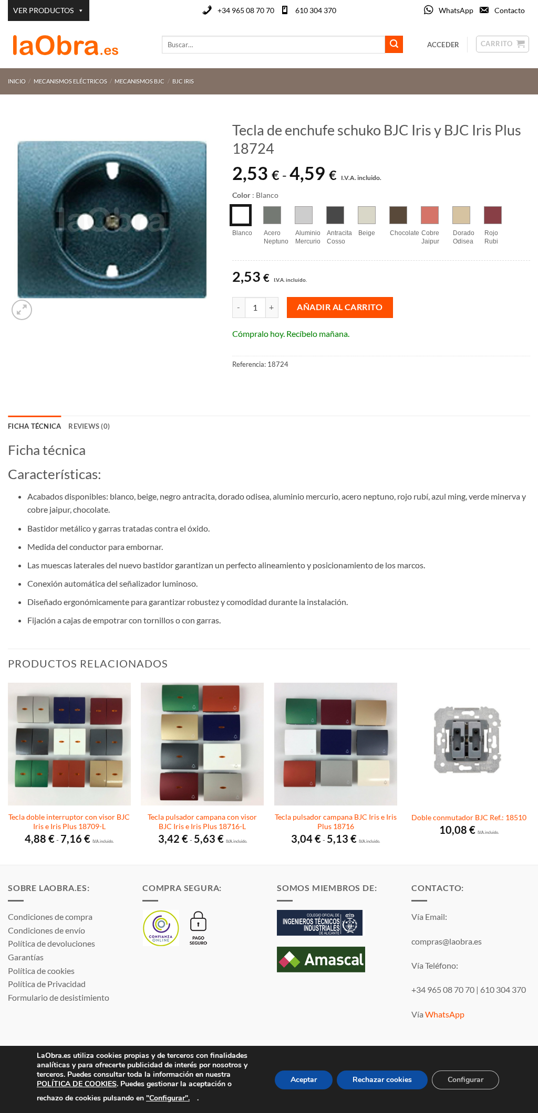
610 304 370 (315, 10)
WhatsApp (456, 10)
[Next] (529, 773)
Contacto (509, 10)
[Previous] (8, 773)
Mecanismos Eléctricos (70, 81)
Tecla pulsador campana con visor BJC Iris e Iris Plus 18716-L (202, 821)
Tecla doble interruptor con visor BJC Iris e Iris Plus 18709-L (69, 821)
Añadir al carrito (339, 307)
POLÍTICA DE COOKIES (77, 1084)
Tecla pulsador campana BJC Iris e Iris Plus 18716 (336, 821)
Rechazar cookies (382, 1080)
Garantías (26, 957)
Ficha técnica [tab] (34, 426)
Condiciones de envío (46, 930)
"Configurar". (168, 1098)
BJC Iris (183, 81)
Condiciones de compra (50, 916)
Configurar (465, 1080)
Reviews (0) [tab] (89, 426)
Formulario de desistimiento (58, 997)
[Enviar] (394, 45)
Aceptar (304, 1080)
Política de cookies (41, 971)
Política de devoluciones (51, 943)
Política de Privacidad (47, 984)
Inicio (17, 81)
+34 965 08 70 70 (246, 10)
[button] (22, 310)
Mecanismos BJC (139, 81)
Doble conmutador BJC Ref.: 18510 (468, 817)
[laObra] (77, 44)
